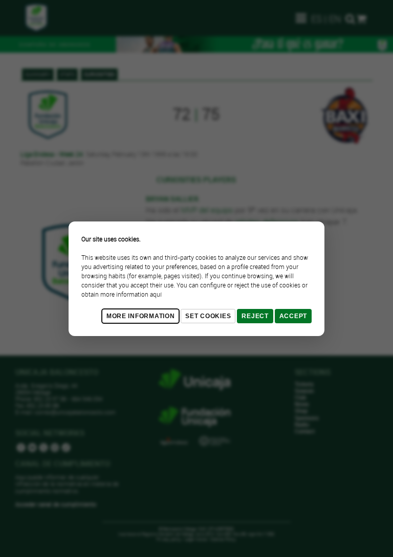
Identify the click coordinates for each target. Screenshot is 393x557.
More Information (140, 316)
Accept (293, 316)
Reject (255, 316)
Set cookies (208, 316)
